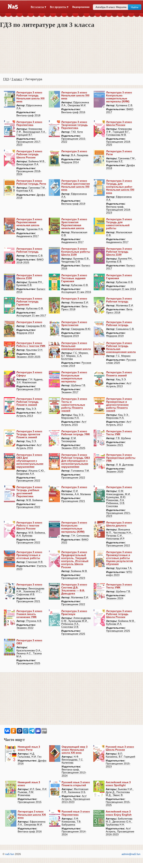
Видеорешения (81, 7)
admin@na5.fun (131, 854)
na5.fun (9, 854)
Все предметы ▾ (59, 7)
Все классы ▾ (38, 7)
